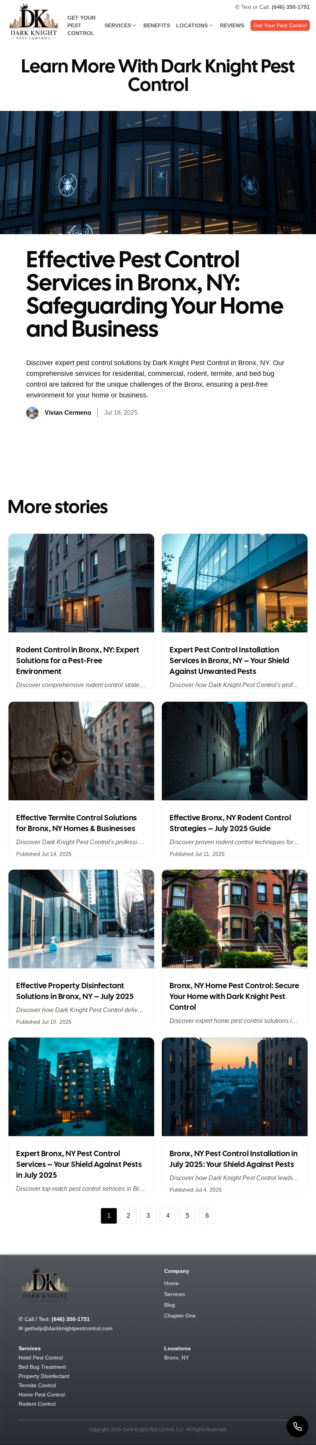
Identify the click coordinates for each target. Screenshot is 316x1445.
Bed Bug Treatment (42, 1367)
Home (171, 1283)
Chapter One (180, 1316)
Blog (169, 1305)
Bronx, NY (176, 1357)
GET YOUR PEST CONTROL (81, 25)
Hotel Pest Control (40, 1357)
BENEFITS (156, 25)
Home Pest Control (41, 1394)
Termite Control (37, 1385)
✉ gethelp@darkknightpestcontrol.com (65, 1328)
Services (174, 1294)
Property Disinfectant (43, 1376)
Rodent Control (36, 1404)
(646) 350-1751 (71, 1319)
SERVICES (117, 25)
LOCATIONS (192, 25)
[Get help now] (297, 1426)
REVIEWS (232, 25)
